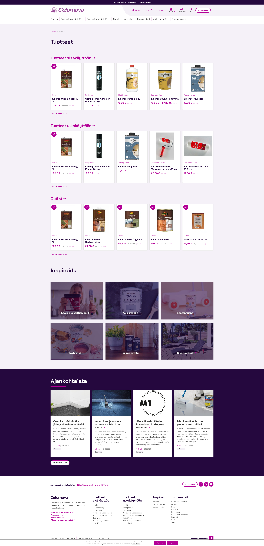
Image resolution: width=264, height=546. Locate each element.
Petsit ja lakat (189, 95)
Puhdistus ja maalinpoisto (103, 515)
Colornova (57, 449)
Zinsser (174, 522)
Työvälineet (97, 518)
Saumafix (175, 517)
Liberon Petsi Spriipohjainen (93, 240)
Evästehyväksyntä (101, 538)
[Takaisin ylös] (211, 538)
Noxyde (174, 507)
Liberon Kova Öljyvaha (130, 239)
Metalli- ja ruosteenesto (102, 513)
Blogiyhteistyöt (159, 504)
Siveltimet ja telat (158, 163)
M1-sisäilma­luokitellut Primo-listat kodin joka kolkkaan (150, 424)
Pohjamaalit (89, 95)
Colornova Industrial (179, 501)
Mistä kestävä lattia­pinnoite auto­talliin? (190, 423)
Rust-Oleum (176, 512)
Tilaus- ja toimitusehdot (62, 520)
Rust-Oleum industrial (180, 514)
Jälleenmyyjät (160, 19)
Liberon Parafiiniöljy (129, 98)
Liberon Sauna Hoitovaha (165, 98)
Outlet (116, 19)
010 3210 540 (157, 10)
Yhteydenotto (57, 515)
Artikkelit (56, 446)
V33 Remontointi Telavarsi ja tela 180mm (164, 168)
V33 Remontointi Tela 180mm (196, 168)
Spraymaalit (97, 510)
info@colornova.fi (142, 10)
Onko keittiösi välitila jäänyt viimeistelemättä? (69, 423)
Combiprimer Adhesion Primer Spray (97, 100)
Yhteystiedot (178, 19)
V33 (173, 520)
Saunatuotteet (157, 95)
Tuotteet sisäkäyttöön (71, 19)
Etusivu (54, 19)
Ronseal (174, 509)
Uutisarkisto (60, 463)
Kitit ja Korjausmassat (102, 520)
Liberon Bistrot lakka (195, 239)
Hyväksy (160, 543)
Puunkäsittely (98, 507)
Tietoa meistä (143, 19)
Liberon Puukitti (160, 239)
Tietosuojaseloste (85, 538)
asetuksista (136, 544)
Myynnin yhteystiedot (61, 512)
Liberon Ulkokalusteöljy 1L (65, 100)
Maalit (95, 505)
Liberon (174, 504)
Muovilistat (97, 523)
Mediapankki (203, 10)
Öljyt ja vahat (123, 95)
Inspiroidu (127, 19)
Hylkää (172, 543)
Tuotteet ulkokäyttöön (97, 19)
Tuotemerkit (179, 497)
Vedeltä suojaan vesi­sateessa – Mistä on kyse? (108, 424)
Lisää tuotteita (57, 114)
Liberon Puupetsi (193, 98)
